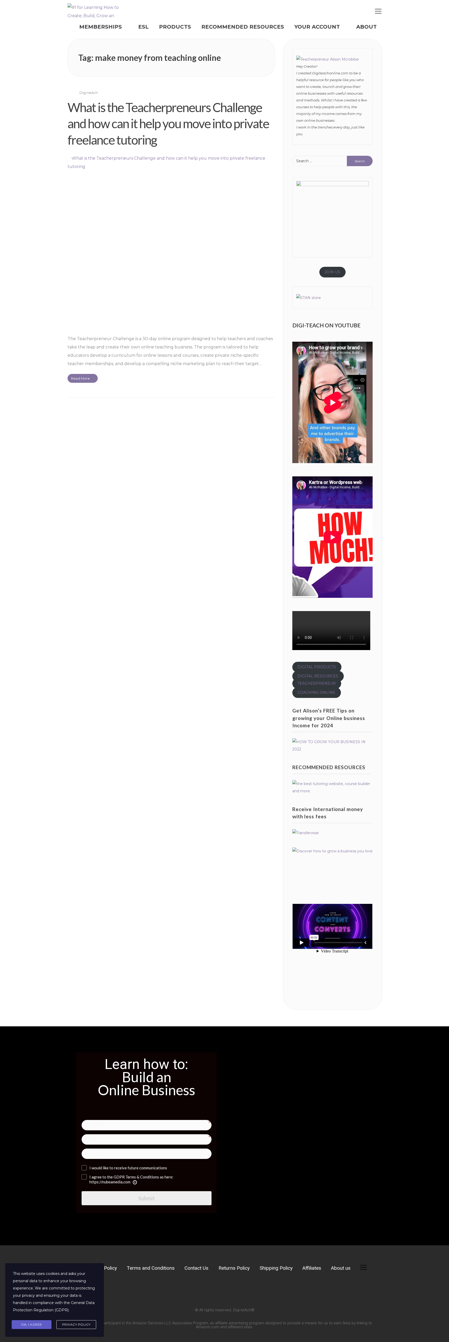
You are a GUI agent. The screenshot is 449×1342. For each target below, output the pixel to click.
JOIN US (332, 272)
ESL (143, 27)
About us (341, 1268)
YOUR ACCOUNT (317, 27)
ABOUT (366, 27)
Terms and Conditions (151, 1268)
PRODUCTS (175, 27)
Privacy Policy (76, 1324)
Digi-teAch (89, 92)
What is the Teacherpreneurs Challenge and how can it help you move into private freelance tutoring (168, 123)
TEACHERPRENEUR (317, 683)
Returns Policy (234, 1268)
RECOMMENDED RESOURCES (242, 27)
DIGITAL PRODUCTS (317, 667)
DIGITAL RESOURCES (318, 676)
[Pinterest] (124, 1289)
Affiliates (311, 1268)
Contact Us (196, 1268)
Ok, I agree (31, 1324)
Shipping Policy (276, 1268)
